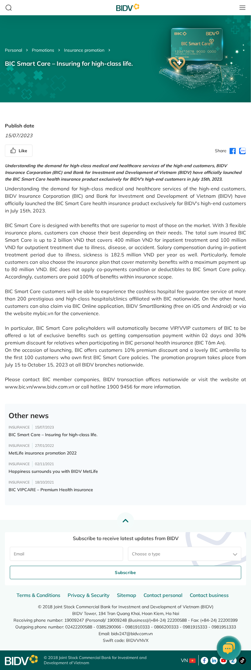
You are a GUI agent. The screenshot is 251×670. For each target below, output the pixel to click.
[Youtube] (223, 660)
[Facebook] (204, 660)
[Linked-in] (214, 660)
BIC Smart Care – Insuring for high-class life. (53, 434)
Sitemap (126, 595)
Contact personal (163, 595)
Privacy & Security (89, 595)
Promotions (43, 50)
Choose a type (146, 554)
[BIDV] (21, 660)
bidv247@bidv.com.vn (132, 633)
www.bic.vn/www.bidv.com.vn (39, 387)
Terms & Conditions (38, 595)
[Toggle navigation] (242, 7)
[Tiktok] (242, 660)
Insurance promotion (84, 50)
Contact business (209, 595)
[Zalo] (233, 660)
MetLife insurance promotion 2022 (43, 453)
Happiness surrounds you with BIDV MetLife (53, 471)
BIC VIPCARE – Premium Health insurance (51, 489)
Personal (13, 50)
